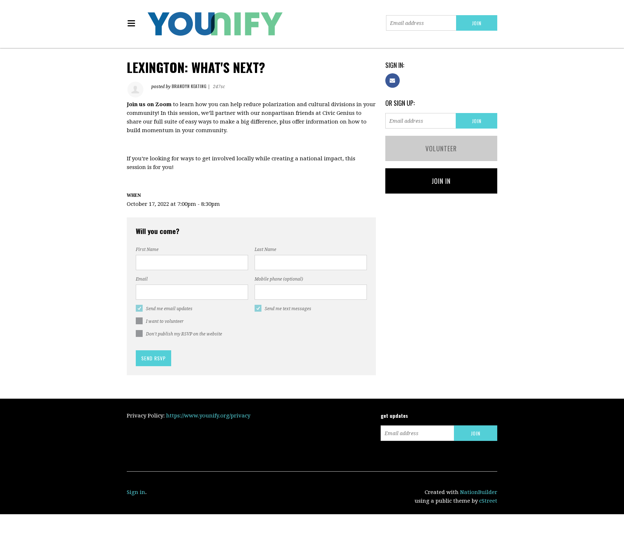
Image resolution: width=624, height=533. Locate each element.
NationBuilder (478, 492)
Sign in (136, 492)
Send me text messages (288, 308)
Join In (441, 181)
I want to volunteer (165, 321)
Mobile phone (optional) (279, 279)
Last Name (265, 249)
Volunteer (441, 148)
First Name (147, 249)
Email (142, 279)
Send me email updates (169, 308)
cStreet (488, 501)
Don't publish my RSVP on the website (184, 334)
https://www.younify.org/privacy (208, 415)
